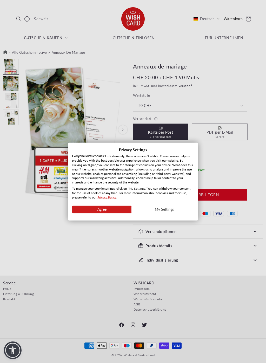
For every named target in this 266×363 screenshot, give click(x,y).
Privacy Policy (106, 197)
